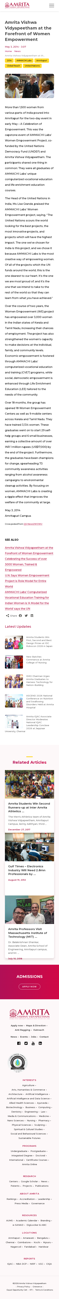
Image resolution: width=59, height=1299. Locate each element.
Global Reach (13, 66)
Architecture (15, 1094)
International (16, 1160)
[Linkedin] (40, 1043)
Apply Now (29, 986)
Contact (44, 1036)
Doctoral (40, 1155)
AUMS (9, 1220)
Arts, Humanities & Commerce (28, 1089)
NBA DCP (21, 1264)
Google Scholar (29, 1181)
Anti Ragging (22, 1030)
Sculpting (39, 1125)
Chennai (10, 1242)
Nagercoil (15, 1246)
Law (43, 1111)
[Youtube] (33, 1043)
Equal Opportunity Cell (17, 1290)
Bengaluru (42, 1238)
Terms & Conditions (44, 1290)
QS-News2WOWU (33, 524)
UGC (41, 1264)
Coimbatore (24, 1242)
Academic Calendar (26, 1220)
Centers (13, 1181)
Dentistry (16, 1111)
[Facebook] (18, 1043)
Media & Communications (22, 1116)
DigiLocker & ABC (36, 1225)
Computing (44, 1107)
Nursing (31, 1120)
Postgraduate (38, 1151)
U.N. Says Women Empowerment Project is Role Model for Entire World (27, 581)
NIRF (32, 1264)
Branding (45, 1220)
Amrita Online (29, 1164)
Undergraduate (19, 1151)
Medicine (44, 1116)
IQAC (10, 1264)
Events (24, 1036)
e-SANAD (18, 1225)
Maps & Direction (36, 1025)
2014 (9, 60)
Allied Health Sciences (21, 1103)
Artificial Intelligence (37, 1094)
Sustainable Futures (29, 1138)
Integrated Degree (21, 1155)
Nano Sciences (15, 1120)
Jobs (33, 1036)
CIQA (49, 1264)
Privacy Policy (23, 1286)
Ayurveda (42, 1103)
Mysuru (47, 1242)
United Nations (32, 66)
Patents (15, 1185)
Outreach (38, 1030)
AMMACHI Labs (24, 60)
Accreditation (27, 1199)
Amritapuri (41, 60)
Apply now (17, 1025)
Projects (27, 1185)
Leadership (44, 1199)
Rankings (12, 1199)
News (17, 51)
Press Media (21, 1203)
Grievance (37, 1286)
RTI (31, 1290)
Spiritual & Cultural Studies (28, 1129)
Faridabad (29, 1246)
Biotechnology (14, 1107)
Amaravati (28, 1238)
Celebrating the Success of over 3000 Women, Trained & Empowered (26, 564)
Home (8, 51)
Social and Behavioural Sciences (28, 1133)
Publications (42, 1185)
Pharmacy (43, 1120)
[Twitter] (26, 1043)
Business (30, 1107)
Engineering (31, 1111)
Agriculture (28, 1085)
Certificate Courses (36, 1160)
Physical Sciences (21, 1125)
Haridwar (44, 1246)
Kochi (37, 1242)
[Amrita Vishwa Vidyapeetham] (17, 5)
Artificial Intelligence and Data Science (28, 1098)
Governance (38, 1203)
